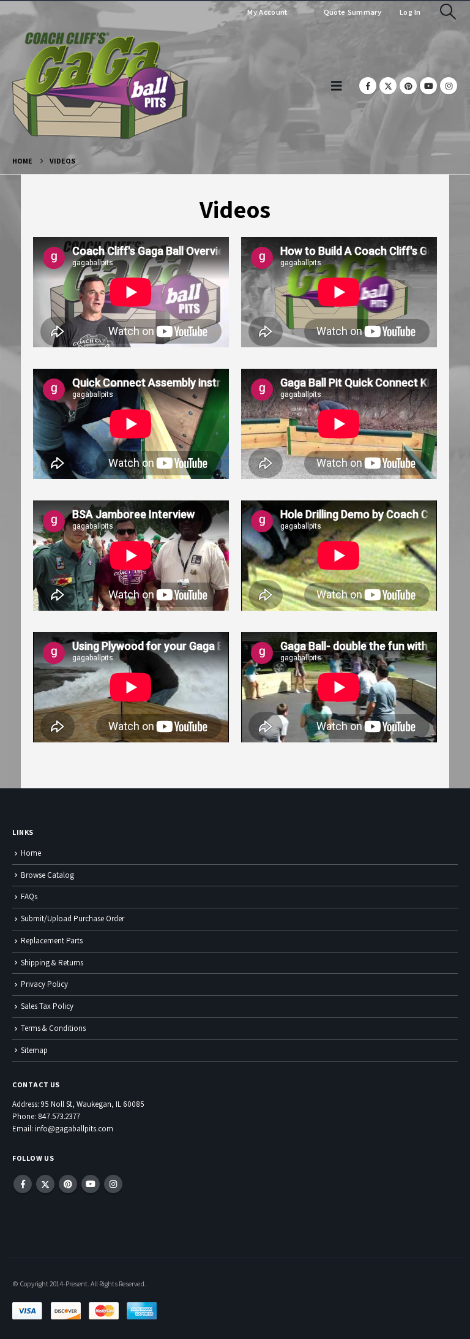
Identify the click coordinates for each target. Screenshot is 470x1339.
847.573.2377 (59, 1116)
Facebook (22, 1184)
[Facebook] (367, 85)
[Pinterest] (408, 85)
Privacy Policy (44, 984)
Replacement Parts (52, 940)
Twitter (45, 1184)
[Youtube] (428, 85)
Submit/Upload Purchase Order (72, 918)
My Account (267, 12)
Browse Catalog (47, 875)
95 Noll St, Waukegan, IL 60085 (92, 1104)
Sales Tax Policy (47, 1006)
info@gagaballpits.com (74, 1128)
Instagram (113, 1184)
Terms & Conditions (53, 1028)
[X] (388, 85)
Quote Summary (351, 12)
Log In (410, 12)
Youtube (90, 1184)
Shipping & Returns (52, 962)
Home (31, 853)
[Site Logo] (100, 85)
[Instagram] (448, 85)
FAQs (29, 896)
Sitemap (34, 1050)
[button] (448, 12)
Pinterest (68, 1184)
